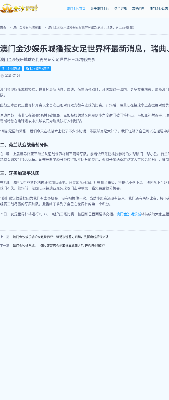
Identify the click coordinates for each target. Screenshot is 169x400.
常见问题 (138, 8)
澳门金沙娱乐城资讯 (27, 27)
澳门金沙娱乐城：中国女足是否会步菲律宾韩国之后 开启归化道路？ (59, 245)
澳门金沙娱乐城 (11, 68)
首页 (3, 27)
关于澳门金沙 (100, 8)
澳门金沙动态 (159, 8)
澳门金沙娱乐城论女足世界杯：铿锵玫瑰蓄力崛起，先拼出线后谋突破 (60, 237)
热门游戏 (120, 8)
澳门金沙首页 (76, 8)
